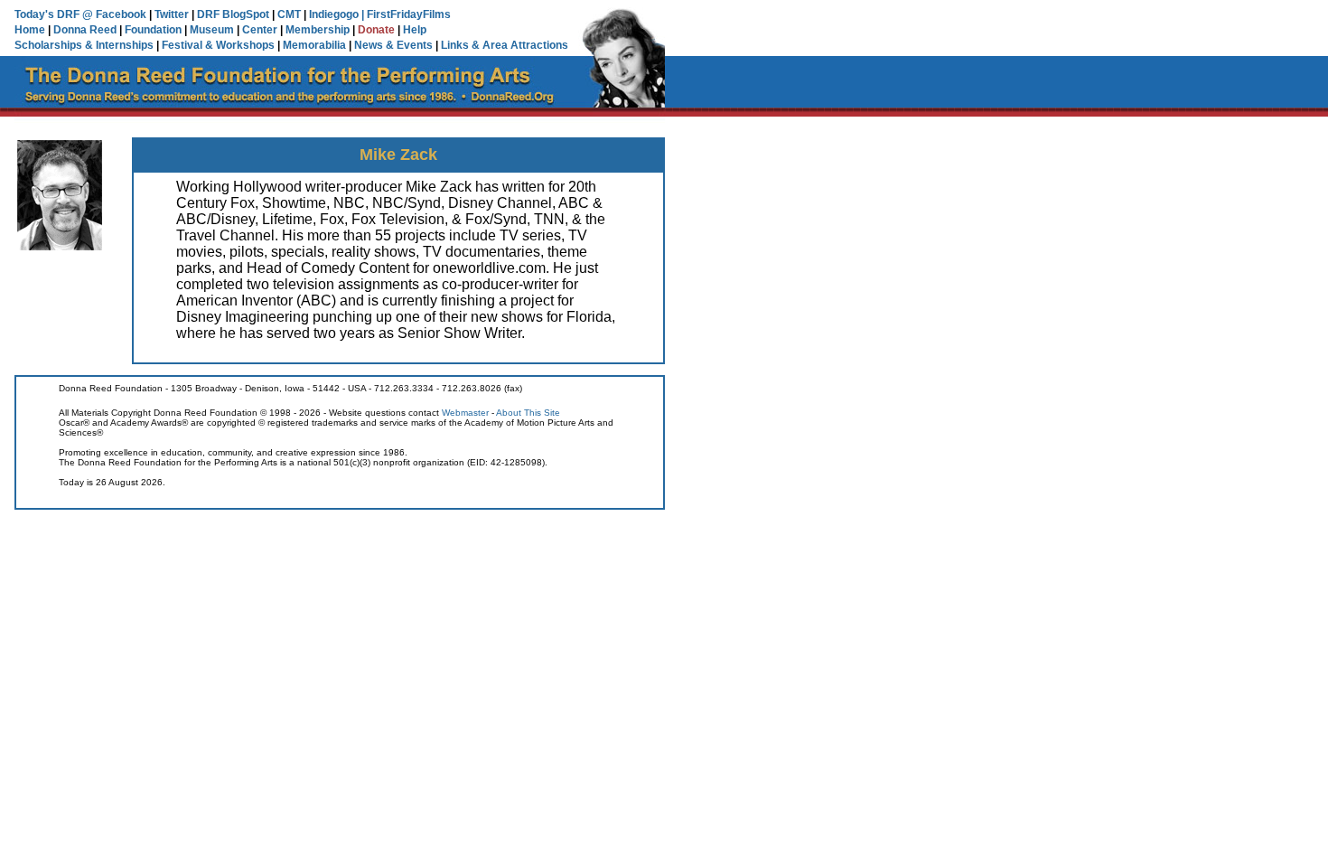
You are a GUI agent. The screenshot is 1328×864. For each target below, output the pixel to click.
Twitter (171, 14)
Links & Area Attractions (504, 45)
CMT (289, 14)
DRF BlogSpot (233, 14)
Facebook (121, 14)
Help (414, 29)
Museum (212, 29)
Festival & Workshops (218, 45)
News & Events (393, 45)
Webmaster (465, 413)
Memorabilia (314, 45)
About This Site (528, 413)
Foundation (153, 29)
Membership (317, 29)
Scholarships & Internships (84, 45)
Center (259, 29)
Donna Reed (85, 29)
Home (29, 29)
